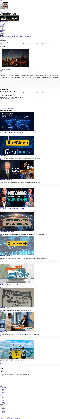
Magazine (10, 36)
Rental (5, 0)
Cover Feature (3, 0)
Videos (5, 36)
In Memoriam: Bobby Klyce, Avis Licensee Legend (9, 180)
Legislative (19, 36)
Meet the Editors (3, 408)
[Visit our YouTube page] (2, 368)
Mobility (3, 108)
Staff (5, 131)
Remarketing (7, 0)
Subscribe (1, 11)
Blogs (4, 36)
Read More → (1, 135)
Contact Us (3, 410)
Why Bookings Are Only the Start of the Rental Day (9, 284)
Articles (2, 36)
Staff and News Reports (7, 231)
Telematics (1, 35)
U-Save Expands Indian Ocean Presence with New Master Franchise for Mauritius (15, 360)
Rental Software (2, 34)
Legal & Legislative (2, 30)
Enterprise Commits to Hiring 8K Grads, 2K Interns (8, 98)
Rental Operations (2, 32)
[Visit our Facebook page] (0, 368)
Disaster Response (2, 24)
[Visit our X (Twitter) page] (1, 368)
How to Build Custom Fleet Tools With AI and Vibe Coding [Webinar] (12, 208)
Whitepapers (15, 36)
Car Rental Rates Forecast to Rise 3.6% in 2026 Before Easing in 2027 (12, 232)
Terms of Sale (7, 418)
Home (1, 40)
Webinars (17, 36)
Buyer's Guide (29, 36)
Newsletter (3, 407)
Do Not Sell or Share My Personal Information (14, 418)
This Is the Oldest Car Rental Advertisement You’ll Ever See (11, 308)
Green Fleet (1, 27)
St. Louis (9, 108)
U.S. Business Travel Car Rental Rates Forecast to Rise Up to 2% (11, 132)
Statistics (13, 36)
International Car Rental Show (24, 36)
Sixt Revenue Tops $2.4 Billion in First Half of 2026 (9, 156)
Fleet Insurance (2, 26)
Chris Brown (6, 179)
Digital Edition (4, 11)
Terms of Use (4, 418)
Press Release (3, 412)
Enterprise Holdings (6, 108)
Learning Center (2, 29)
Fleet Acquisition (2, 25)
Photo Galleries (7, 36)
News (1, 36)
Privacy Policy (1, 418)
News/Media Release (7, 359)
